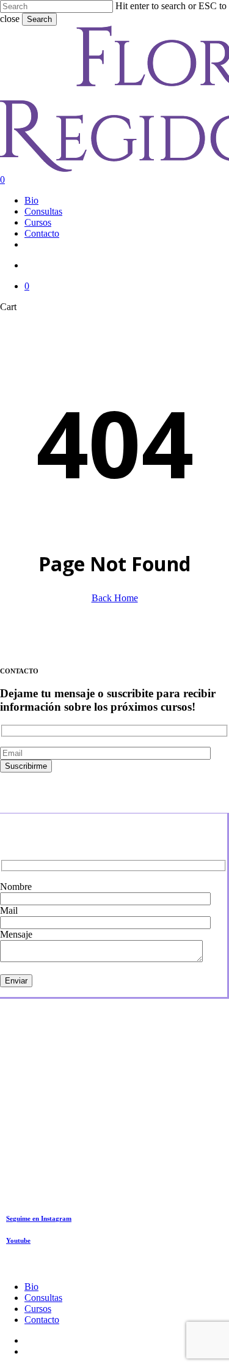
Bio (31, 1286)
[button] (38, 1218)
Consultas (43, 1297)
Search (39, 19)
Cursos (37, 1308)
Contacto (41, 1319)
